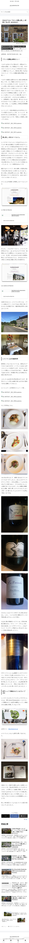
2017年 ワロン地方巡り (7, 46)
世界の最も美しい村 (18, 50)
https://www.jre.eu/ (13, 729)
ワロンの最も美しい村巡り (20, 46)
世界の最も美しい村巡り (8, 48)
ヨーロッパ (23, 48)
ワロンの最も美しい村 (7, 50)
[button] (27, 12)
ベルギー (17, 48)
